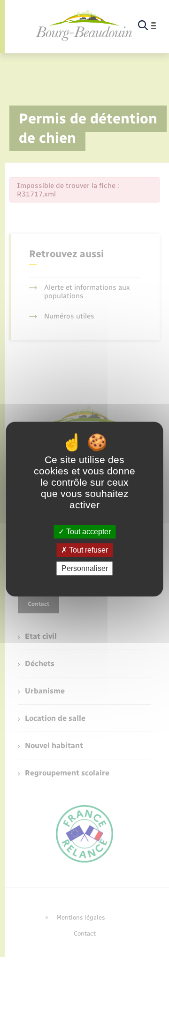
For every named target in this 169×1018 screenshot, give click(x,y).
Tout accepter (87, 532)
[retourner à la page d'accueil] (84, 26)
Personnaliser (84, 568)
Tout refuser (87, 550)
